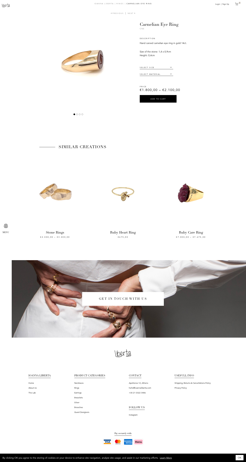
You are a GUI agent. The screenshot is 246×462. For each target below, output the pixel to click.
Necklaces (79, 383)
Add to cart (158, 99)
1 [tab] (74, 114)
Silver (76, 402)
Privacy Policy (181, 388)
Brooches (78, 407)
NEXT (131, 13)
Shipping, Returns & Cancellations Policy (193, 383)
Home (31, 383)
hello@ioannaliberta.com (140, 388)
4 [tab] (82, 114)
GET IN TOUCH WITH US (123, 299)
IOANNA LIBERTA (104, 3)
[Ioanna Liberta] (6, 5)
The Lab (32, 392)
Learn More (166, 457)
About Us (32, 388)
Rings (120, 3)
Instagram (133, 415)
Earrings (77, 392)
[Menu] (6, 226)
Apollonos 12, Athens (138, 383)
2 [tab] (77, 114)
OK (239, 457)
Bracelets (78, 397)
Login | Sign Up (222, 4)
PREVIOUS (117, 13)
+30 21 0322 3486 (137, 392)
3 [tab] (79, 114)
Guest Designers (81, 412)
